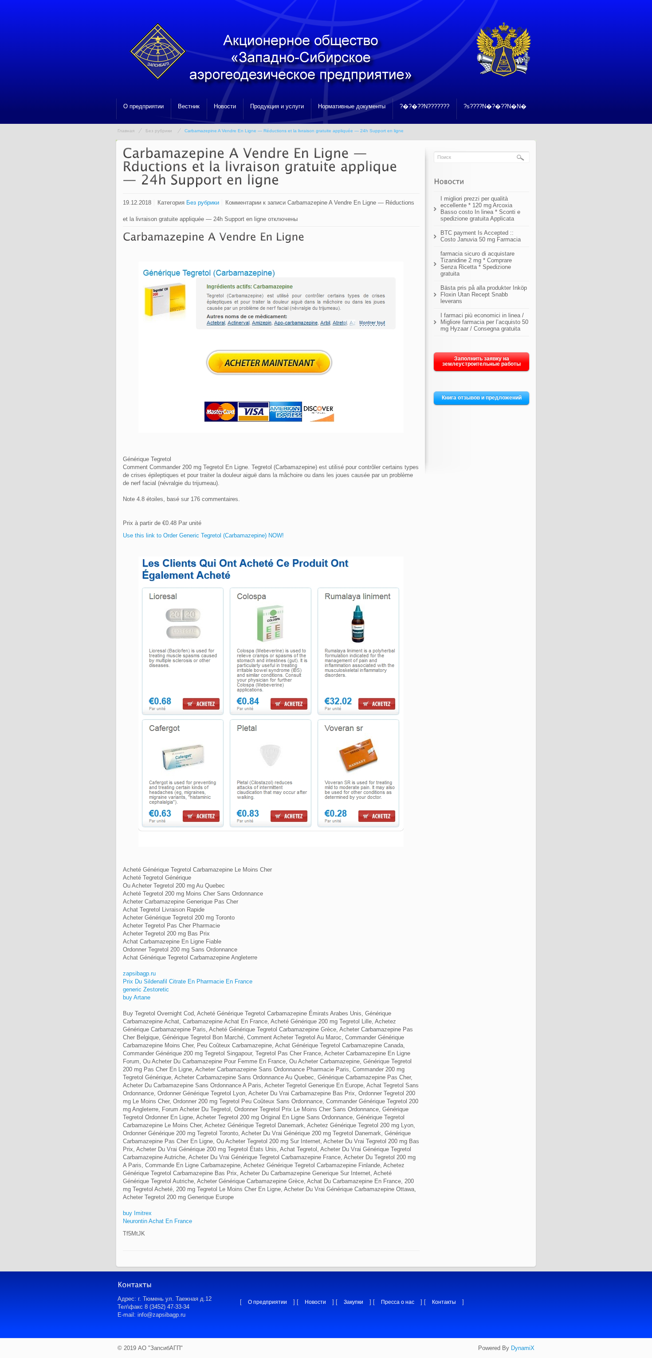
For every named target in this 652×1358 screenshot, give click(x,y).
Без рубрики (158, 130)
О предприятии (143, 106)
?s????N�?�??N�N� (494, 106)
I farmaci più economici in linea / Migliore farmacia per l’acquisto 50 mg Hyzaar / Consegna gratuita (484, 322)
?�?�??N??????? (424, 106)
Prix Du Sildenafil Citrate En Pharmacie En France (187, 981)
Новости (225, 106)
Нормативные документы (351, 106)
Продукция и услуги (277, 106)
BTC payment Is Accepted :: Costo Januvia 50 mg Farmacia (480, 236)
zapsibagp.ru (139, 973)
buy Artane (136, 997)
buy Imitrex (137, 1213)
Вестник (189, 106)
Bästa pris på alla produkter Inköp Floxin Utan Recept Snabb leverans (483, 294)
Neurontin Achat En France (157, 1221)
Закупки (353, 1302)
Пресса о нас (397, 1302)
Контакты (444, 1302)
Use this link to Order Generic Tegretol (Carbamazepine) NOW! (203, 535)
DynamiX (522, 1348)
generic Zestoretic (146, 989)
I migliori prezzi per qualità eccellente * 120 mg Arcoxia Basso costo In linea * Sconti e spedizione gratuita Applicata (480, 208)
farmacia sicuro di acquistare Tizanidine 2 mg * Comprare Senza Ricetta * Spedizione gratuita (477, 263)
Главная (126, 130)
